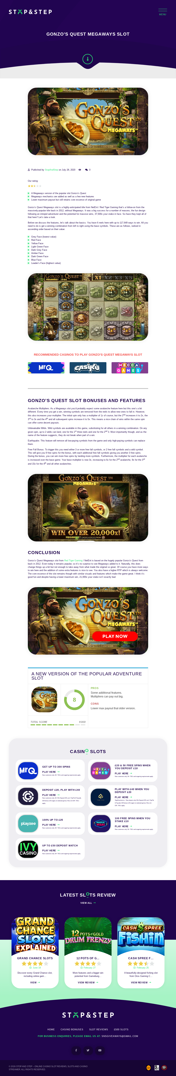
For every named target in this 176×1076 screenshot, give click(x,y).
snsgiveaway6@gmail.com (120, 1036)
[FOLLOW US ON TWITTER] (88, 1050)
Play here (49, 772)
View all (86, 903)
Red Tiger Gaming (73, 560)
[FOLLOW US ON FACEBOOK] (76, 1050)
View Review (86, 982)
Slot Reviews (98, 1029)
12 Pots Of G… (88, 958)
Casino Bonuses (72, 1029)
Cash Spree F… (140, 958)
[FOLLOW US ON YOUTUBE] (100, 1050)
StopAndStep (51, 169)
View (33, 982)
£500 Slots (121, 1029)
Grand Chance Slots (35, 958)
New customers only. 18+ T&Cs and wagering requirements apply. (61, 775)
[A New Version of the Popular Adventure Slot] (44, 700)
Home (51, 1029)
